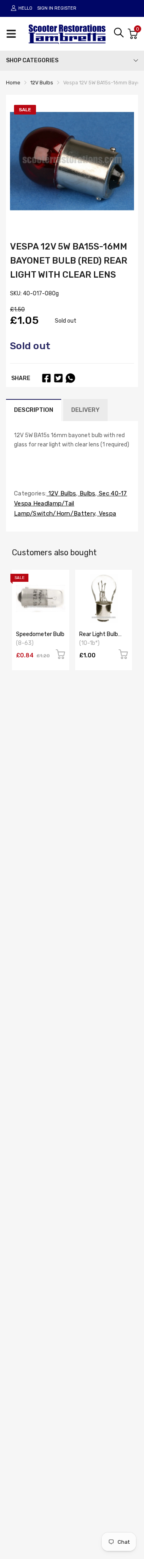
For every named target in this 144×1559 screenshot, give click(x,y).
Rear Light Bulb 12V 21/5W (98, 637)
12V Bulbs (61, 493)
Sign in (45, 8)
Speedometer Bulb (40, 634)
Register (65, 8)
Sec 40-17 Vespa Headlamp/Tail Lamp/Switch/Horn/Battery (70, 503)
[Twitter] (58, 378)
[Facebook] (46, 378)
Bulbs (87, 493)
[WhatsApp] (70, 378)
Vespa (106, 513)
